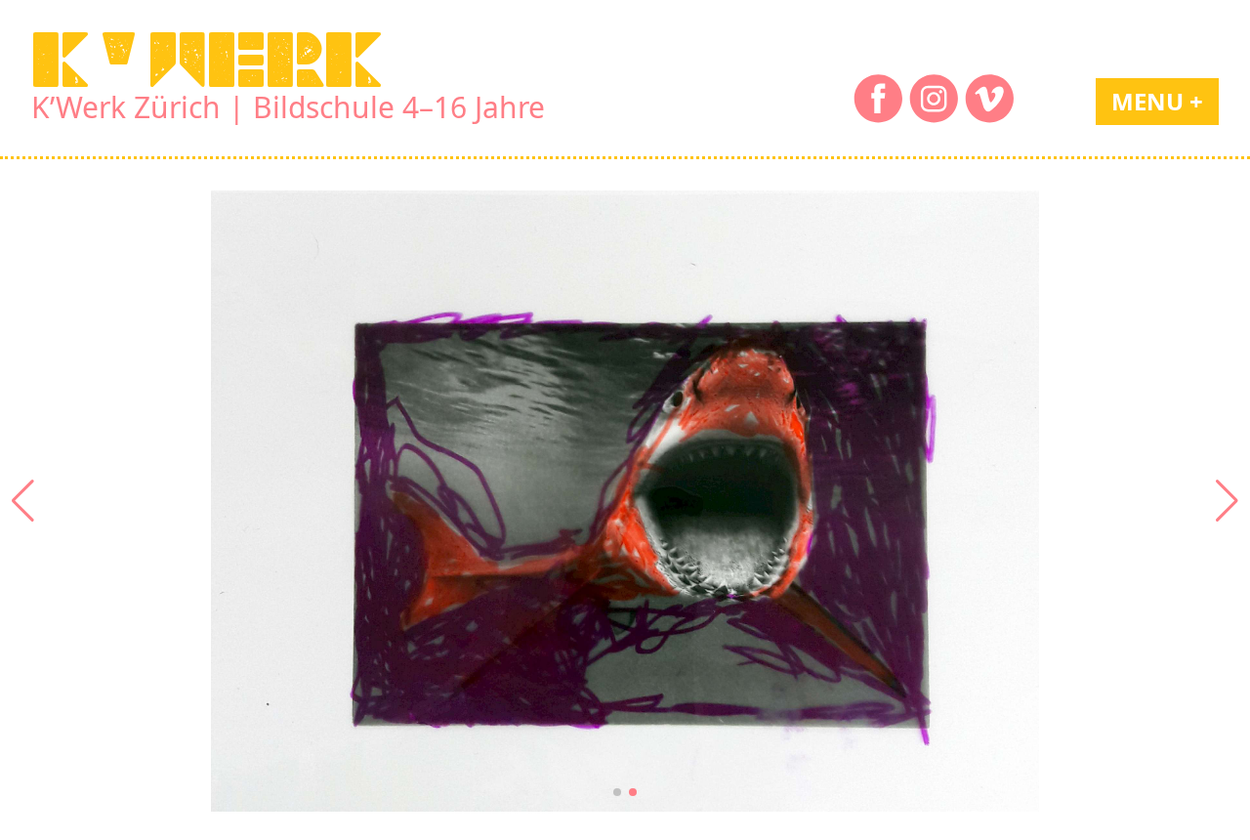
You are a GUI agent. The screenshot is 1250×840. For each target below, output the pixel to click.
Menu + (1157, 101)
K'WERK (207, 60)
